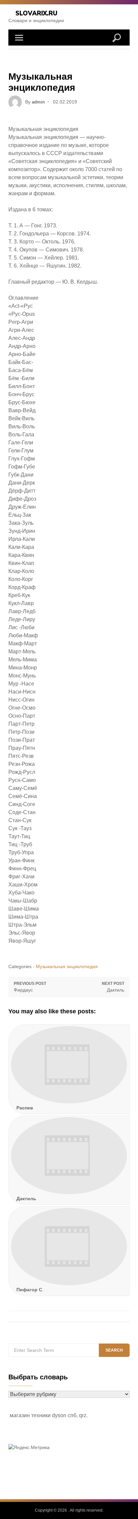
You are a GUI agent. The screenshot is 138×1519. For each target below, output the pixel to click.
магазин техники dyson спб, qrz (48, 1415)
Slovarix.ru (36, 13)
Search (114, 1350)
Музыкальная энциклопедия (67, 966)
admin (38, 101)
